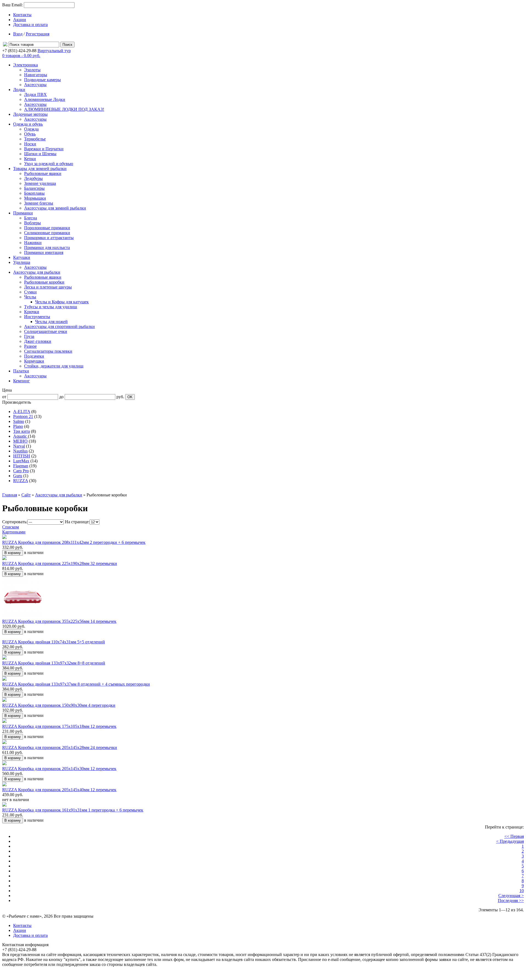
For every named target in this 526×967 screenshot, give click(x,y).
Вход (17, 34)
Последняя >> (511, 900)
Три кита (21, 431)
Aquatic (20, 436)
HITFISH (21, 456)
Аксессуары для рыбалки (58, 495)
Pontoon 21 (23, 416)
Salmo (18, 421)
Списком (10, 527)
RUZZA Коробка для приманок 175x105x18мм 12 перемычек (59, 726)
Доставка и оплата (30, 24)
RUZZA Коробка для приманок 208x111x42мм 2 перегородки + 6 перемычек (73, 542)
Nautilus (20, 451)
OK (130, 397)
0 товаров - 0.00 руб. (21, 55)
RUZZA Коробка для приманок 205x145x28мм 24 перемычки (59, 747)
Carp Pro (21, 470)
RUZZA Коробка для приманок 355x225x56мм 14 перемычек (59, 621)
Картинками (13, 532)
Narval (19, 446)
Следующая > (511, 895)
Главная (9, 495)
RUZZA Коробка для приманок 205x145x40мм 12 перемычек (59, 789)
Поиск (67, 45)
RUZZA (20, 480)
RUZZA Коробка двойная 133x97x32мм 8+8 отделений (53, 663)
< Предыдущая (510, 841)
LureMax (21, 461)
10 (521, 890)
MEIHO (20, 441)
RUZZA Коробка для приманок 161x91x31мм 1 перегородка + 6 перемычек (72, 810)
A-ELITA (21, 411)
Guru (17, 475)
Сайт (26, 495)
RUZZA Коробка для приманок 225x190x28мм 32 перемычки (59, 563)
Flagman (20, 465)
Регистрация (37, 34)
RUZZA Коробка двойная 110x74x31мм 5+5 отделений (53, 642)
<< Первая (514, 836)
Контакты (22, 14)
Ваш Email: (12, 4)
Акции (19, 19)
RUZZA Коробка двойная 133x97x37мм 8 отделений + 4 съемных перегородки (76, 684)
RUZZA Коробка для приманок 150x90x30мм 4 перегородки (58, 705)
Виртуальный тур (54, 50)
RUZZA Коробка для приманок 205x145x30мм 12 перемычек (59, 768)
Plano (18, 426)
